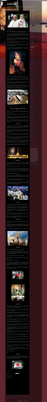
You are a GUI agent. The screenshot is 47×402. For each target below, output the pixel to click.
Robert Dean (31, 129)
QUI (25, 33)
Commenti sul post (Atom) (12, 397)
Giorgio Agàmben (32, 84)
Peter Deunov (31, 121)
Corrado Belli (31, 65)
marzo (32, 36)
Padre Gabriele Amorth (32, 119)
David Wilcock (32, 68)
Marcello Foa (31, 106)
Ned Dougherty (32, 117)
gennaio (33, 38)
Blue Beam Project (32, 59)
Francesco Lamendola (32, 78)
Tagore (31, 140)
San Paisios (31, 134)
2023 (31, 14)
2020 (31, 17)
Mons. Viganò (31, 114)
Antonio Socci (10, 374)
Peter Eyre (31, 122)
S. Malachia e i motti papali (33, 133)
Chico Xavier (31, 63)
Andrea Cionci (32, 53)
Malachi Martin (32, 104)
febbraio (33, 37)
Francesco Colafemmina (33, 77)
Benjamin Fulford (32, 56)
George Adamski (32, 82)
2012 (31, 44)
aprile (32, 35)
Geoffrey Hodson (32, 81)
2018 (31, 19)
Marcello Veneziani (32, 107)
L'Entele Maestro (32, 97)
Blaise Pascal (31, 58)
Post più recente (9, 396)
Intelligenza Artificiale (32, 90)
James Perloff (31, 92)
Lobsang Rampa (32, 101)
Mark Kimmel (31, 109)
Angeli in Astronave (32, 54)
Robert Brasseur (32, 128)
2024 (31, 13)
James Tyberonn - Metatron (33, 93)
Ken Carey (31, 96)
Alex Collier (31, 51)
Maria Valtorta (32, 108)
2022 (31, 15)
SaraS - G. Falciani (32, 135)
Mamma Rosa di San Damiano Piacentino (34, 105)
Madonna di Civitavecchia (33, 103)
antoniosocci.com (10, 352)
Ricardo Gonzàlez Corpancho (33, 127)
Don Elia (31, 70)
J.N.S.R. (31, 91)
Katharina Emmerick (32, 95)
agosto (32, 25)
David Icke (31, 67)
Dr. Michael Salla (32, 71)
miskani (23, 400)
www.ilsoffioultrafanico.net (33, 162)
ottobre (33, 23)
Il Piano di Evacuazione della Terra (35, 30)
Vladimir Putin (32, 146)
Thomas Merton (32, 142)
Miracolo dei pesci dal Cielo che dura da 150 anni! (36, 28)
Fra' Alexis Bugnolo (32, 76)
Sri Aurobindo (31, 139)
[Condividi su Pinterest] (18, 373)
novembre (33, 22)
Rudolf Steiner (32, 132)
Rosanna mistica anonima (33, 131)
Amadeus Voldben (32, 52)
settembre (33, 24)
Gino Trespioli (32, 83)
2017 (31, 20)
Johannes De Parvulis (32, 94)
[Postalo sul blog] (16, 373)
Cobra (31, 64)
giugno (32, 33)
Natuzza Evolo (31, 115)
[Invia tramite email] (15, 373)
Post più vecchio (26, 396)
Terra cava (31, 141)
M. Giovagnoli (32, 102)
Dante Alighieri (32, 66)
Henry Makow (31, 89)
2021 (31, 16)
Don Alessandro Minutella (33, 69)
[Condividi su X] (17, 373)
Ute (30, 144)
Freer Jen (31, 80)
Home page (17, 396)
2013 (31, 43)
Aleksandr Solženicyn (32, 50)
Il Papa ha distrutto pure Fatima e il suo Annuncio (36, 31)
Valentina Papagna (32, 145)
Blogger (28, 400)
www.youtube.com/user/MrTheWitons (34, 163)
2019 (31, 18)
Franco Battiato (32, 79)
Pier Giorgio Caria (32, 123)
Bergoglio (13, 374)
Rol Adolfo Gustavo (32, 130)
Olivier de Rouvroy (32, 118)
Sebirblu (11, 4)
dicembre (33, 21)
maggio (33, 34)
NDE (31, 116)
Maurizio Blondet (32, 110)
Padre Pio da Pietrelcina (32, 120)
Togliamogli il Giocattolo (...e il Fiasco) (36, 29)
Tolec (31, 143)
